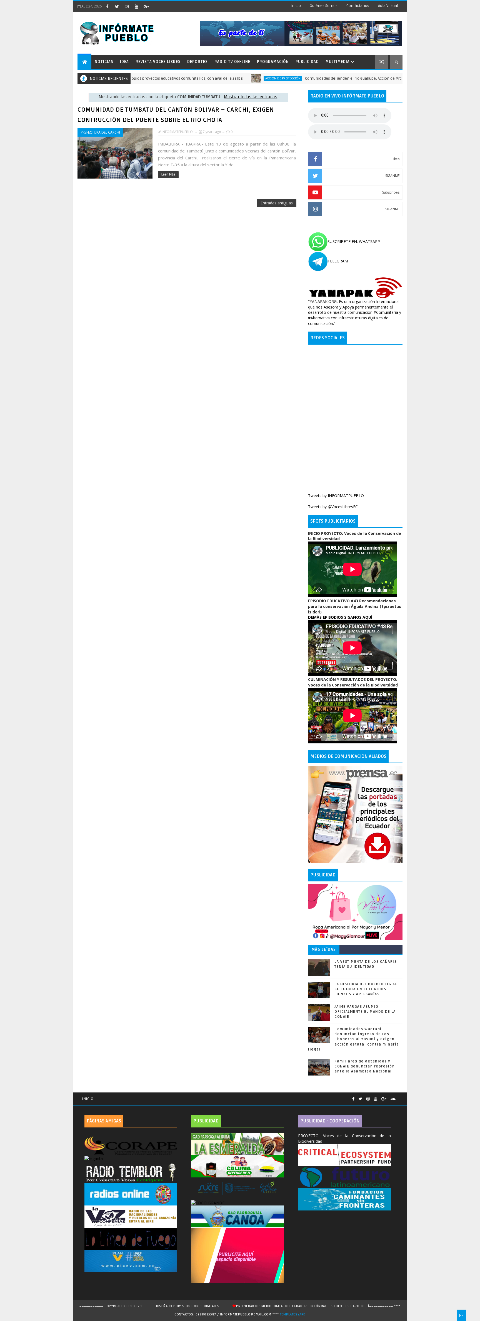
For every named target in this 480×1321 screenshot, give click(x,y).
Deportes (197, 61)
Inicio (296, 5)
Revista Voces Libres (158, 61)
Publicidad (307, 61)
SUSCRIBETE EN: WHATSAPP (354, 241)
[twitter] (117, 6)
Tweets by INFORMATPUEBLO (336, 495)
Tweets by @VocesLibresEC (333, 506)
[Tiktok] (399, 1096)
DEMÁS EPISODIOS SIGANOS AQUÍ (340, 617)
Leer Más (168, 174)
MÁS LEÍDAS (324, 949)
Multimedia (338, 61)
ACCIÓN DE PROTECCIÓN (243, 78)
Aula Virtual (388, 5)
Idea (124, 61)
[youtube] (136, 6)
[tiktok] (156, 6)
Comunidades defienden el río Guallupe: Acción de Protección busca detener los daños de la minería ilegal (361, 78)
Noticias (104, 61)
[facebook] (107, 6)
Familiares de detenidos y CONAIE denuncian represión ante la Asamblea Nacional (364, 1066)
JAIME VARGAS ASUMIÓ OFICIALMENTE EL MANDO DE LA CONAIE (365, 1011)
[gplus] (146, 6)
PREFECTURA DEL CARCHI (100, 132)
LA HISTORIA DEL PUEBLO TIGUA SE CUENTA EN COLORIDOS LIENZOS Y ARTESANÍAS (365, 989)
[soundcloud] (393, 1099)
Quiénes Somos (324, 5)
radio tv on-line (232, 61)
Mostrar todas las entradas (250, 97)
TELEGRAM (338, 261)
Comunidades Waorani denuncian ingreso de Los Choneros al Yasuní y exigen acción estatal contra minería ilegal (353, 1039)
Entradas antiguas (277, 202)
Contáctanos (357, 5)
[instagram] (126, 6)
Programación (273, 61)
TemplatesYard (293, 1314)
